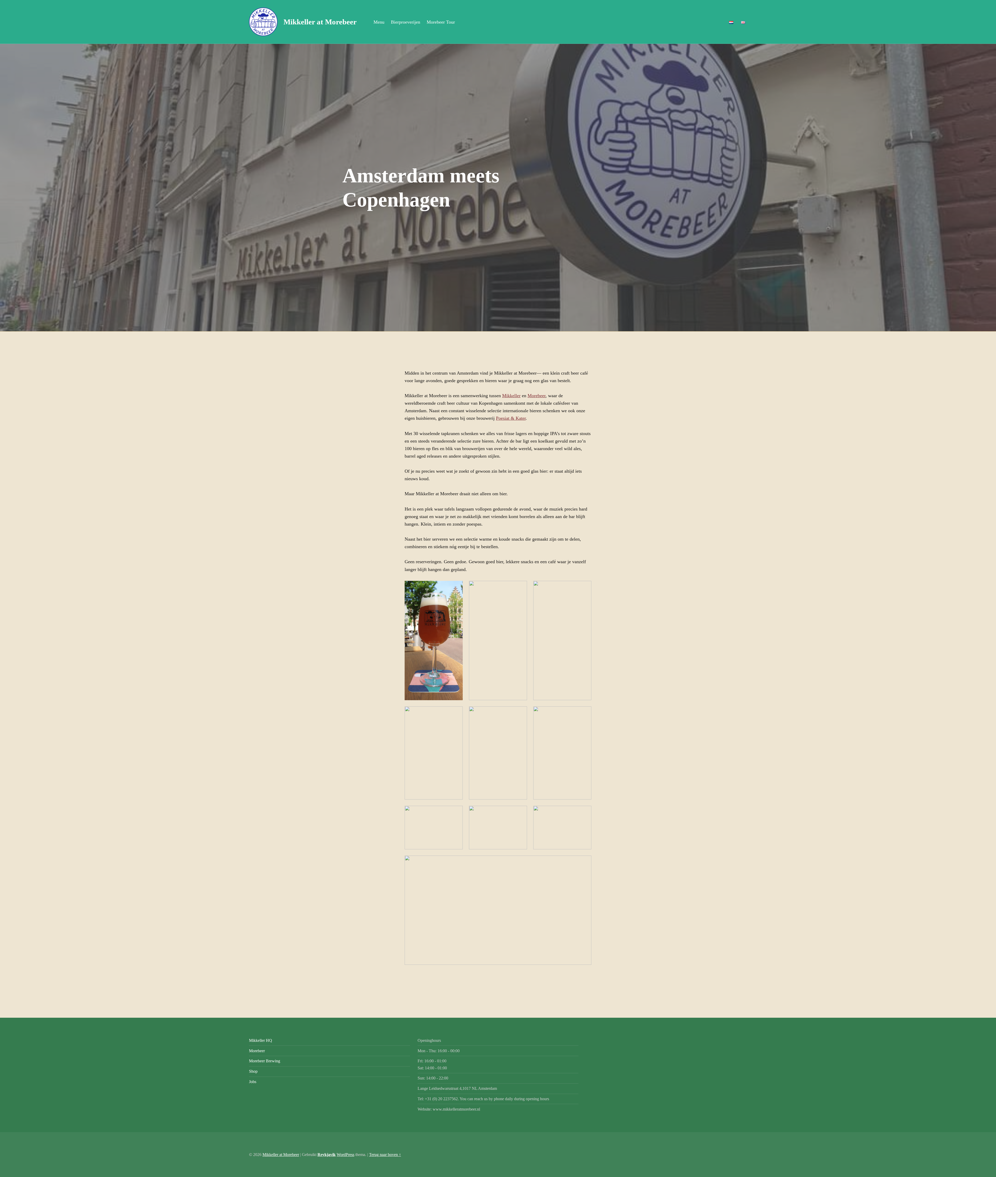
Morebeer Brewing (264, 1060)
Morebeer (536, 395)
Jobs (252, 1081)
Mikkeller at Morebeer (280, 1154)
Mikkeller (511, 395)
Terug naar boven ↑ (385, 1154)
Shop (253, 1071)
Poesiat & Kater (511, 418)
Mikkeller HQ (260, 1040)
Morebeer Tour (441, 22)
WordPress (345, 1154)
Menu (379, 22)
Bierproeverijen (405, 22)
